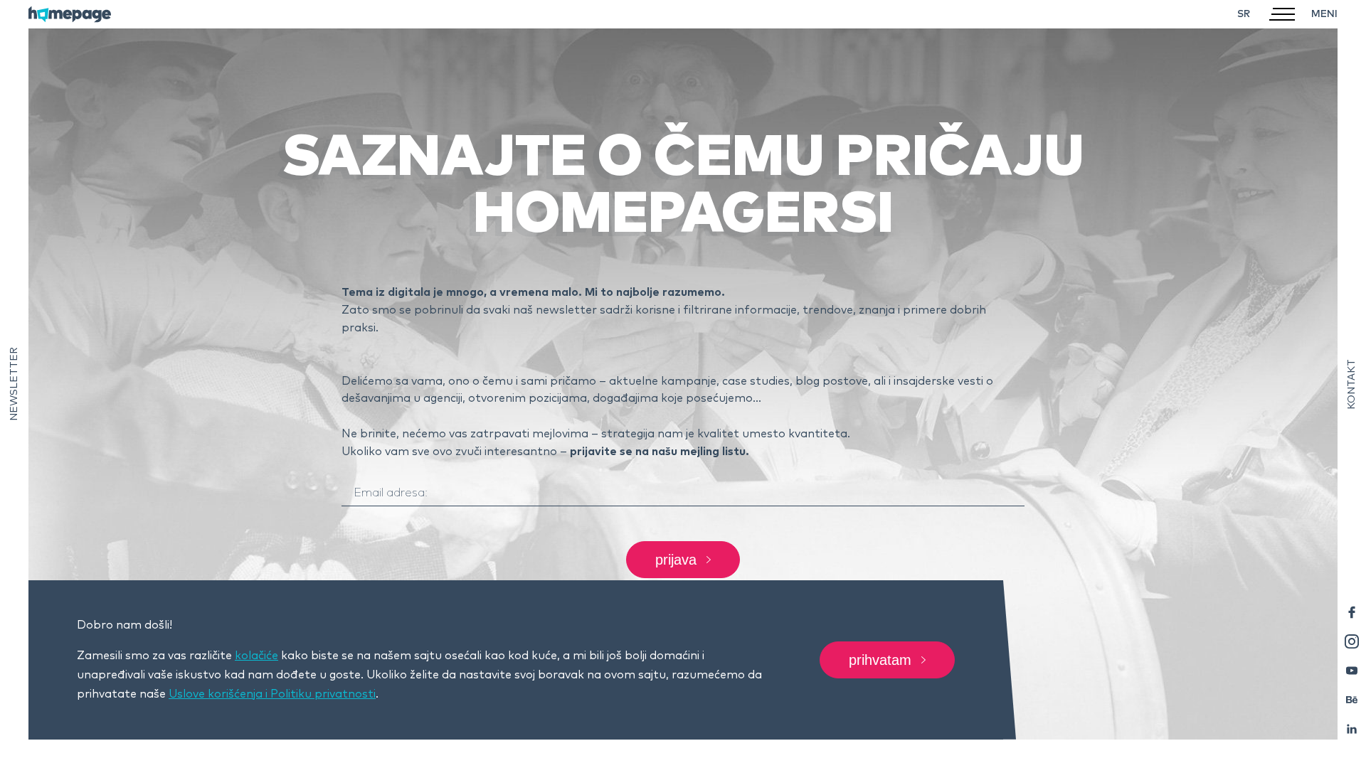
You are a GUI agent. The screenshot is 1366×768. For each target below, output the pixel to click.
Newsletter (14, 384)
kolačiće (256, 655)
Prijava (676, 559)
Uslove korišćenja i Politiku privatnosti (272, 694)
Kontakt (1352, 384)
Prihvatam (880, 660)
